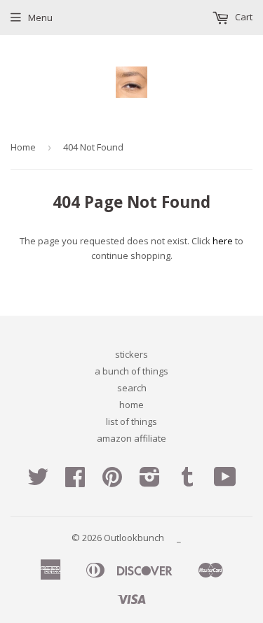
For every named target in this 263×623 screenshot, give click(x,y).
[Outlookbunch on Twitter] (37, 481)
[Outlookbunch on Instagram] (150, 481)
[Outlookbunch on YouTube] (225, 481)
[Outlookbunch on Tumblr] (187, 481)
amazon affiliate (131, 438)
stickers (131, 354)
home (131, 404)
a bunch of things (131, 371)
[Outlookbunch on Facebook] (75, 481)
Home (23, 147)
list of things (131, 421)
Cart (242, 16)
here (223, 240)
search (132, 388)
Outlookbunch (134, 537)
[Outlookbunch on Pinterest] (112, 481)
